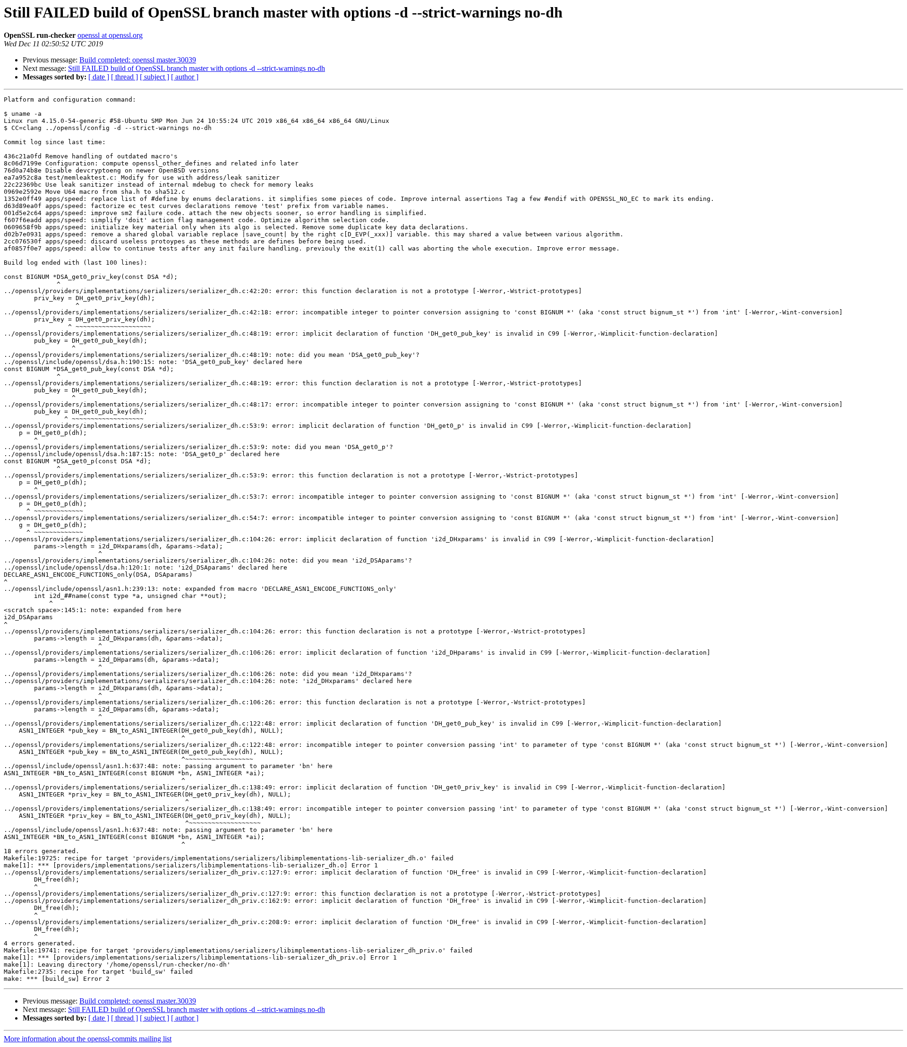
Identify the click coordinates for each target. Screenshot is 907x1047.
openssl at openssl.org (110, 35)
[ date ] (98, 77)
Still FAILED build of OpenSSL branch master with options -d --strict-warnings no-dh (196, 68)
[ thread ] (124, 77)
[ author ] (184, 77)
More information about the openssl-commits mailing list (87, 1039)
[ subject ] (154, 77)
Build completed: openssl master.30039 (137, 60)
